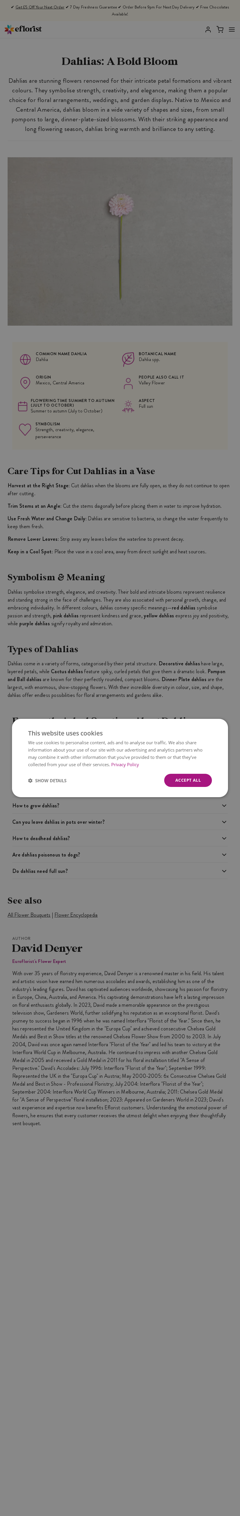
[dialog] (120, 758)
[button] (47, 780)
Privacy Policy (125, 764)
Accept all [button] (188, 780)
